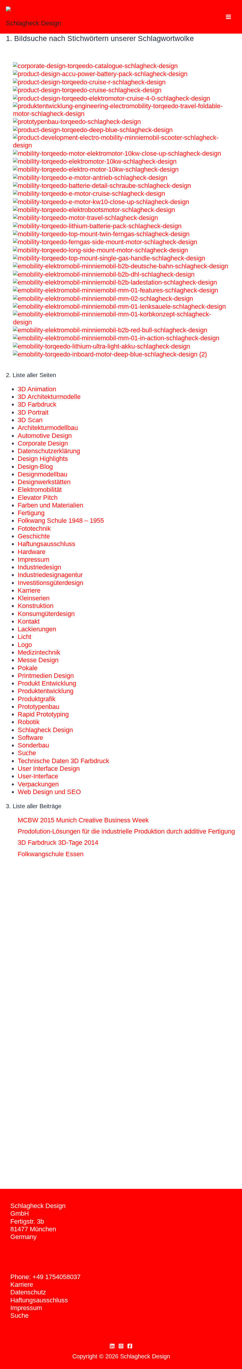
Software (30, 737)
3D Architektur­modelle (49, 396)
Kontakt (29, 621)
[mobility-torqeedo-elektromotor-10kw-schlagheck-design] (94, 161)
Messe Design (38, 660)
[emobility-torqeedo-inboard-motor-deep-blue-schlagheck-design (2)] (110, 354)
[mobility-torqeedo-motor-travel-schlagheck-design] (85, 217)
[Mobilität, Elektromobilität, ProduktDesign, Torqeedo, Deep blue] (93, 129)
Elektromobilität (40, 489)
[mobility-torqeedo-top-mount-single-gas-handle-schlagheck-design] (109, 258)
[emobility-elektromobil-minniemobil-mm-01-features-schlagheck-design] (115, 290)
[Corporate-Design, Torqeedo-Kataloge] (95, 65)
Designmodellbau (42, 474)
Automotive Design (45, 435)
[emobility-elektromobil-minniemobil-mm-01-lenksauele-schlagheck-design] (119, 306)
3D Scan (30, 420)
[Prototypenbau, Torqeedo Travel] (77, 121)
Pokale (27, 668)
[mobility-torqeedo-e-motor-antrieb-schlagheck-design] (90, 177)
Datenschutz (28, 1292)
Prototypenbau (38, 706)
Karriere (29, 590)
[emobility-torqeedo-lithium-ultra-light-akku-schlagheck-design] (101, 346)
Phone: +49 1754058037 (45, 1277)
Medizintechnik (39, 652)
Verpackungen (38, 784)
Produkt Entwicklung (47, 683)
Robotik (29, 722)
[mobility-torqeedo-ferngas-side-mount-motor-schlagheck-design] (105, 241)
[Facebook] (130, 1346)
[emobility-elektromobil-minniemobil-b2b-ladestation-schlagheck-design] (115, 282)
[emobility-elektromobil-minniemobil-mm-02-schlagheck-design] (103, 298)
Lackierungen (37, 629)
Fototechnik (34, 528)
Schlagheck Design (33, 23)
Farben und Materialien (50, 505)
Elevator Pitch (38, 497)
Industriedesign (39, 567)
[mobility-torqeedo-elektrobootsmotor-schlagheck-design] (94, 209)
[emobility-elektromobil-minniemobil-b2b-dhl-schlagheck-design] (103, 274)
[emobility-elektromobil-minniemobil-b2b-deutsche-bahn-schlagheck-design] (120, 265)
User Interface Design (49, 768)
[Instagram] (121, 1346)
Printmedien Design (46, 675)
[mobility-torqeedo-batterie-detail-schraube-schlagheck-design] (102, 185)
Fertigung (31, 513)
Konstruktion (35, 605)
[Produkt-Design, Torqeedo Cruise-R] (89, 82)
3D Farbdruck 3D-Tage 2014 (58, 842)
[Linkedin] (112, 1346)
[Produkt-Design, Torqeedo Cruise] (87, 89)
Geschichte (34, 536)
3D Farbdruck (37, 404)
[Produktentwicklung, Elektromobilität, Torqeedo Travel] (121, 109)
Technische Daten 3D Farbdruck (63, 761)
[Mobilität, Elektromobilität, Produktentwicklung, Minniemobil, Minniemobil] (121, 141)
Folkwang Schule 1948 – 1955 (61, 520)
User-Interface (38, 776)
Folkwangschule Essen (51, 854)
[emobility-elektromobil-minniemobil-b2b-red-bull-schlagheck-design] (110, 329)
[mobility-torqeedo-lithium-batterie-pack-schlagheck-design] (97, 225)
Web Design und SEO (49, 792)
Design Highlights (43, 458)
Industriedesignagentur (50, 575)
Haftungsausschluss (46, 544)
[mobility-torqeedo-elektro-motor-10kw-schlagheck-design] (96, 169)
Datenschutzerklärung (49, 451)
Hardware (31, 552)
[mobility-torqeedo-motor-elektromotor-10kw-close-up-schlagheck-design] (117, 153)
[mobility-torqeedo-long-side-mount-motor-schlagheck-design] (100, 250)
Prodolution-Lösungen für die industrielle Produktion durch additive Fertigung (126, 831)
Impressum (33, 559)
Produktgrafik (36, 699)
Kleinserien (34, 598)
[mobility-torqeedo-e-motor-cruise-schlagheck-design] (89, 193)
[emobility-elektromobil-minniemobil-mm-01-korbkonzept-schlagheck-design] (121, 317)
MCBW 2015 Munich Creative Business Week (83, 820)
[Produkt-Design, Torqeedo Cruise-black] (111, 97)
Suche (27, 753)
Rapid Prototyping (43, 714)
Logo (25, 644)
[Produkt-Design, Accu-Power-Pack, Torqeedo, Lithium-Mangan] (100, 73)
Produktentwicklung (45, 691)
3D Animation (37, 389)
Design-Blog (35, 466)
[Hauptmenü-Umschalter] (228, 16)
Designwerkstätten (44, 482)
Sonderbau (33, 745)
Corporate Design (43, 443)
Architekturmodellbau (48, 427)
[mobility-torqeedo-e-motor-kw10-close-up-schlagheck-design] (101, 201)
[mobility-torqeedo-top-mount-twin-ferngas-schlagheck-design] (101, 233)
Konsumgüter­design (46, 613)
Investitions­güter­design (50, 582)
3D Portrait (33, 412)
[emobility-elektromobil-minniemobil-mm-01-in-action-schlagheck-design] (116, 337)
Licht (24, 636)
